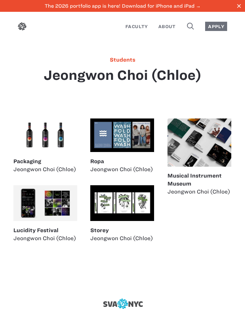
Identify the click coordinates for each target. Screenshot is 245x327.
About (167, 26)
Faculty (136, 26)
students (122, 59)
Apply (216, 26)
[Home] (22, 27)
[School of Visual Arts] (122, 304)
